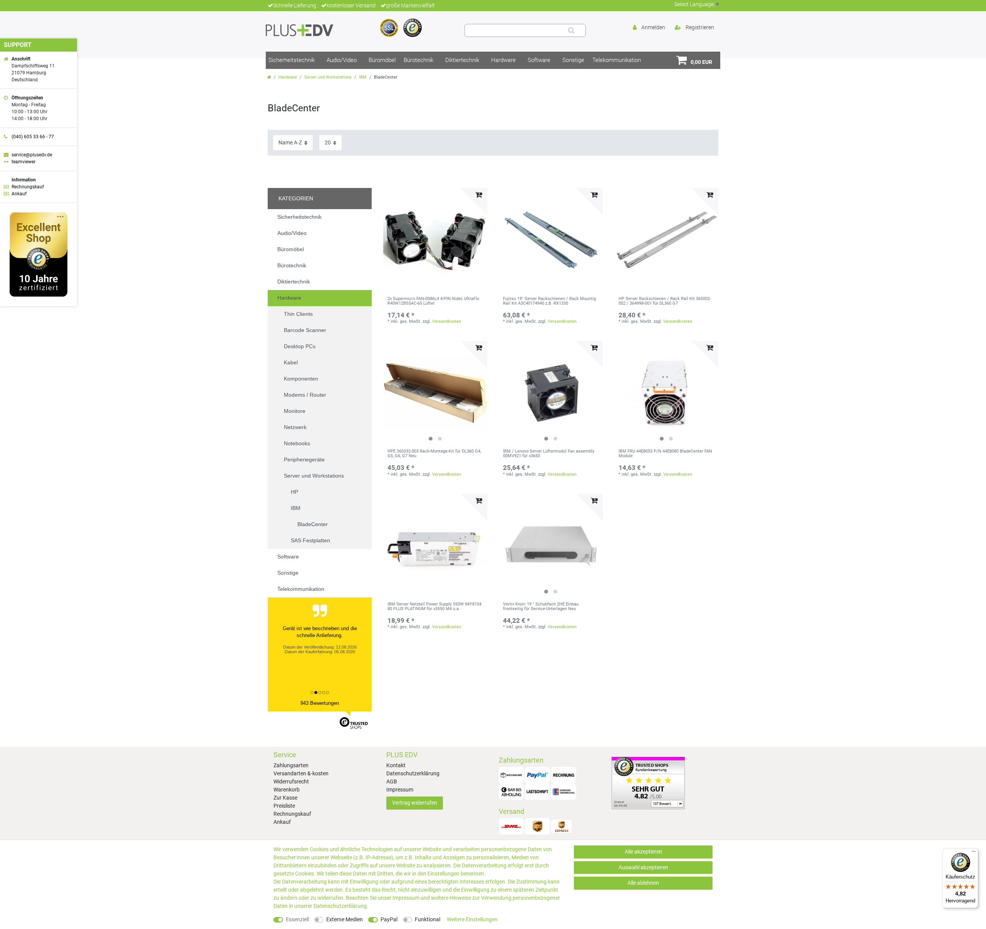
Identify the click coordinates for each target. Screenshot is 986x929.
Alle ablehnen (643, 883)
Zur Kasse (285, 798)
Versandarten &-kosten (301, 773)
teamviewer (23, 161)
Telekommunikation (616, 60)
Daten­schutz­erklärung (340, 906)
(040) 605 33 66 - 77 (33, 136)
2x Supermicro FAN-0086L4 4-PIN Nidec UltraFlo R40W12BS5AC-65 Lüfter (433, 301)
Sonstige (573, 60)
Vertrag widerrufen (414, 803)
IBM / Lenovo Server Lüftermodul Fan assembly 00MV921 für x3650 (548, 453)
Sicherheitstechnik (291, 60)
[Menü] (973, 853)
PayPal (389, 919)
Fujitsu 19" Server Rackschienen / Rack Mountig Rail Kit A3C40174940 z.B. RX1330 (549, 301)
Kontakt (396, 765)
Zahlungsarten (291, 765)
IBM (363, 77)
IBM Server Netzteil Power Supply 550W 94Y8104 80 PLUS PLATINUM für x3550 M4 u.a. (434, 606)
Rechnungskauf (292, 814)
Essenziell (297, 919)
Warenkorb (286, 789)
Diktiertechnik (462, 60)
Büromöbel (382, 60)
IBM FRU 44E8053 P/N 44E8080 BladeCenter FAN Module (665, 453)
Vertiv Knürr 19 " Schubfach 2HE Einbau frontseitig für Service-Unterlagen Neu (541, 606)
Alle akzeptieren (643, 852)
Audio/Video (342, 60)
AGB (391, 781)
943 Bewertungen (319, 703)
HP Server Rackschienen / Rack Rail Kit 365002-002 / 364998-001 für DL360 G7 (665, 301)
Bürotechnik (418, 60)
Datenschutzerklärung (412, 773)
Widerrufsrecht (291, 781)
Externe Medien (344, 919)
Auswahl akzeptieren (643, 867)
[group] (435, 393)
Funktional (427, 919)
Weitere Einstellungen (472, 919)
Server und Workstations (328, 77)
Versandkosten (446, 321)
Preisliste (284, 806)
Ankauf (282, 822)
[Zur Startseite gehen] (269, 77)
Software (539, 60)
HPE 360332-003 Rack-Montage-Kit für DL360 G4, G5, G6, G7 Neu (434, 453)
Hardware (503, 60)
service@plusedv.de (32, 155)
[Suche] (571, 30)
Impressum (399, 789)
